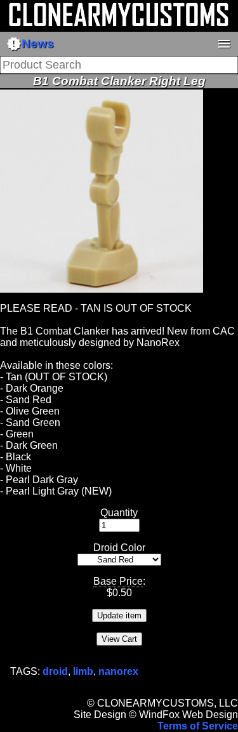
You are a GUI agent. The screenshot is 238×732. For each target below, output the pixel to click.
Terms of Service (197, 726)
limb (83, 671)
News (30, 43)
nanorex (118, 671)
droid (55, 671)
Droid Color (119, 547)
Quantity (119, 512)
